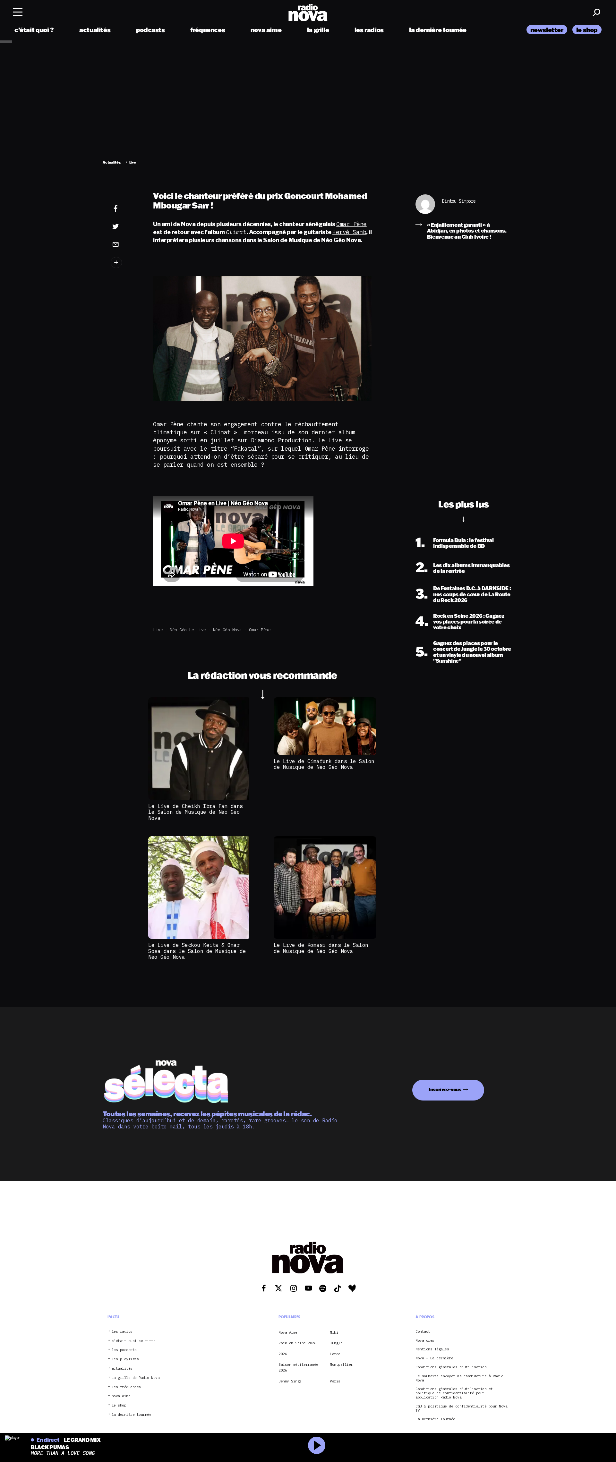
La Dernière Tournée (435, 1419)
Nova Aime (287, 1332)
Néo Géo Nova (227, 630)
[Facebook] (125, 209)
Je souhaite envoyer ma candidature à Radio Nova (459, 1378)
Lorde (335, 1354)
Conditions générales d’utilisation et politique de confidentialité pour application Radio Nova (454, 1393)
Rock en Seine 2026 (297, 1343)
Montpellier (341, 1364)
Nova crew (424, 1341)
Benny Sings (290, 1381)
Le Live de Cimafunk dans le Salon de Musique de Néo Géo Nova (324, 764)
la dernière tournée (437, 30)
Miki (334, 1332)
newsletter (546, 30)
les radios (369, 30)
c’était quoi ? (34, 30)
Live (158, 630)
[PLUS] (125, 262)
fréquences (207, 30)
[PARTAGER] (125, 226)
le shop (587, 30)
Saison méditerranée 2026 (298, 1367)
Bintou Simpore (459, 201)
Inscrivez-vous (445, 1090)
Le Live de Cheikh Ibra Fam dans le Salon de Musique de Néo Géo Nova (195, 812)
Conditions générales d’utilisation (450, 1367)
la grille (318, 30)
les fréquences (126, 1387)
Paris (335, 1381)
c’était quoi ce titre (134, 1341)
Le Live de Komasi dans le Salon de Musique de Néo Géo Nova (321, 948)
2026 (282, 1354)
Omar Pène (351, 224)
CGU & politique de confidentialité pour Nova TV (461, 1408)
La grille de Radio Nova (136, 1378)
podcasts (150, 30)
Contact (422, 1332)
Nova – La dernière (434, 1358)
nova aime (266, 30)
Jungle (336, 1343)
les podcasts (124, 1350)
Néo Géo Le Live (188, 630)
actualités (94, 30)
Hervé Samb (349, 232)
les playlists (125, 1359)
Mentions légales (432, 1349)
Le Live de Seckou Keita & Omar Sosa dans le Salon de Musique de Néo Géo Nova (197, 951)
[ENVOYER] (125, 244)
